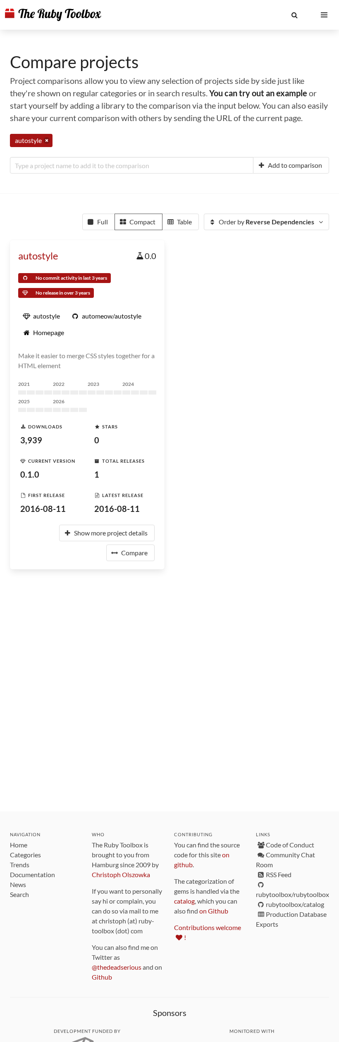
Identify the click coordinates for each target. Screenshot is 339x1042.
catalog (184, 901)
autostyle (38, 256)
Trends (19, 864)
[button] (294, 15)
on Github (213, 911)
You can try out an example (258, 93)
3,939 (31, 440)
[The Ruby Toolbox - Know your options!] (53, 15)
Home (18, 845)
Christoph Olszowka (121, 874)
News (18, 884)
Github (102, 977)
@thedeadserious (116, 967)
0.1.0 (29, 474)
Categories (25, 855)
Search (19, 894)
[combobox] (131, 165)
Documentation (32, 874)
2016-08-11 (43, 509)
